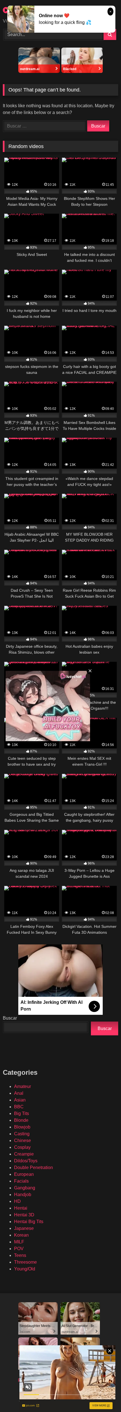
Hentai (20, 1208)
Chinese (22, 1140)
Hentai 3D (24, 1214)
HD (17, 1201)
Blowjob (22, 1127)
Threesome (25, 1262)
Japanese (24, 1228)
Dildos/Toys (25, 1160)
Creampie (24, 1154)
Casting (22, 1133)
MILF (19, 1241)
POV (19, 1248)
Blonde (21, 1120)
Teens (20, 1255)
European (24, 1174)
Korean (21, 1235)
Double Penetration (33, 1167)
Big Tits (21, 1113)
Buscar (10, 1018)
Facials (21, 1181)
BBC (19, 1106)
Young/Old (24, 1268)
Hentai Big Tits (28, 1221)
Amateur (22, 1086)
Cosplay (22, 1147)
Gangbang (24, 1187)
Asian (20, 1100)
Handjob (22, 1194)
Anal (18, 1093)
